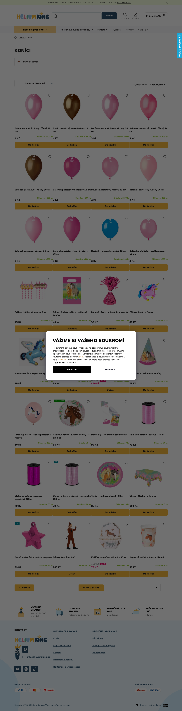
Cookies (62, 359)
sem (81, 356)
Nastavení (110, 369)
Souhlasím (72, 369)
